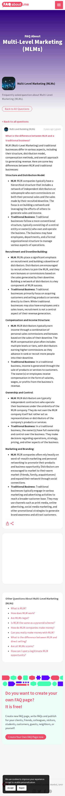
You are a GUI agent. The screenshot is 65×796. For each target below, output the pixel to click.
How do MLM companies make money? (32, 627)
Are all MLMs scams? (22, 646)
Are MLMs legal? (20, 618)
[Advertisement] (32, 558)
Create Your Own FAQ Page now (25, 737)
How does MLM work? (23, 613)
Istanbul (53, 784)
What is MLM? (18, 608)
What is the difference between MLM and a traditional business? (30, 138)
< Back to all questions (15, 121)
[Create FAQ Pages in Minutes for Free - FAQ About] (15, 4)
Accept (11, 787)
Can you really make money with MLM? (32, 632)
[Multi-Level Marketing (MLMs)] (8, 83)
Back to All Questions (17, 108)
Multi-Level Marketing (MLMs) (36, 83)
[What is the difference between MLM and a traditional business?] (8, 523)
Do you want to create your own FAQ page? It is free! (31, 699)
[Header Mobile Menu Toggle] (59, 5)
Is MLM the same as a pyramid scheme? (33, 622)
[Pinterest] (50, 791)
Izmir (60, 784)
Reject (21, 787)
